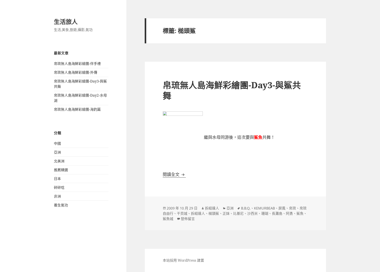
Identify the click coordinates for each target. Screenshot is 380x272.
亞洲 (57, 152)
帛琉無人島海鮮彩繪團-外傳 (75, 72)
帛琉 (292, 208)
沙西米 (252, 213)
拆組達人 (212, 208)
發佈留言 (188, 218)
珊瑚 (264, 213)
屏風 (281, 208)
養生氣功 (61, 205)
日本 (57, 178)
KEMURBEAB (264, 208)
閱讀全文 (174, 174)
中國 (57, 143)
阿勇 (289, 213)
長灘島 (277, 213)
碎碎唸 (59, 187)
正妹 (226, 213)
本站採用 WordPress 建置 (183, 260)
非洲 (57, 196)
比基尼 (238, 213)
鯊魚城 (168, 218)
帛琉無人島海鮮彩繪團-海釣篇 (77, 109)
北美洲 (59, 161)
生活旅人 (66, 22)
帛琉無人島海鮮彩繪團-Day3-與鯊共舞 (232, 90)
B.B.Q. (245, 208)
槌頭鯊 (213, 213)
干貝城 (182, 213)
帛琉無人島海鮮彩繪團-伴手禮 (77, 63)
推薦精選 (61, 169)
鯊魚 (299, 213)
